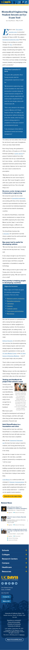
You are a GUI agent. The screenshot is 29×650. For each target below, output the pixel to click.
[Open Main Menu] (19, 2)
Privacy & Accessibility (14, 622)
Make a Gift (6, 601)
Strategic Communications (16, 482)
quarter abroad (19, 153)
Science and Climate (12, 540)
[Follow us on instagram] (6, 583)
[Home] (9, 578)
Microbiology (10, 314)
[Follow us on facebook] (2, 583)
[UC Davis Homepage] (6, 2)
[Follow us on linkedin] (9, 583)
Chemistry (10, 306)
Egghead (10, 512)
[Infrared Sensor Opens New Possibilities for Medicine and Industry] (3, 507)
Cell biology (10, 303)
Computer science (12, 309)
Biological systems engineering (15, 298)
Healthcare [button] (7, 567)
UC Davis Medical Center (9, 353)
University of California (14, 626)
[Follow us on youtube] (16, 583)
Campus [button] (5, 563)
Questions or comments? (14, 620)
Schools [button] (5, 550)
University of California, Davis (13, 613)
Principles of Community (14, 624)
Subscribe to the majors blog (12, 496)
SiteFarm (21, 635)
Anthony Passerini (7, 341)
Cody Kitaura (6, 479)
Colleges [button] (6, 554)
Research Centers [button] (10, 558)
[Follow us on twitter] (13, 583)
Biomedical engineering (13, 301)
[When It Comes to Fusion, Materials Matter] (3, 517)
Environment (17, 536)
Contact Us (6, 597)
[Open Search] (23, 2)
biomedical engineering (18, 198)
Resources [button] (6, 571)
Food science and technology (15, 311)
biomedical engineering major (10, 40)
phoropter (6, 234)
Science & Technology (19, 512)
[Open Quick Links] (26, 2)
